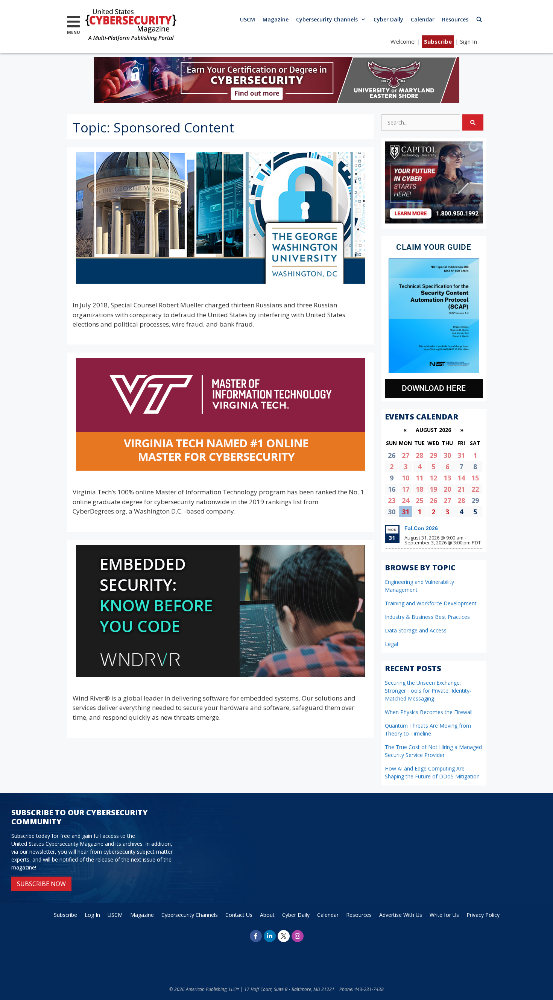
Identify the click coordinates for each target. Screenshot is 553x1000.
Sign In (468, 41)
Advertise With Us (400, 914)
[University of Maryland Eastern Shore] (276, 100)
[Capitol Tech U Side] (434, 221)
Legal (391, 643)
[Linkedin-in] (270, 936)
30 (447, 455)
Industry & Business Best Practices (427, 616)
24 (405, 500)
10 (405, 477)
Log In (92, 914)
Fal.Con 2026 (421, 528)
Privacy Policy (483, 914)
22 (475, 489)
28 (419, 455)
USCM (247, 19)
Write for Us (444, 914)
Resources (455, 19)
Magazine (276, 19)
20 (447, 489)
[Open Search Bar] (479, 19)
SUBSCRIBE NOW (41, 884)
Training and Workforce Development (431, 603)
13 (447, 477)
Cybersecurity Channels (327, 19)
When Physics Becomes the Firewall (428, 712)
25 (419, 500)
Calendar (422, 19)
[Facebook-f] (256, 936)
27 (405, 455)
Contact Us (238, 914)
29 (433, 455)
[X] (284, 936)
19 (433, 489)
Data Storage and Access (416, 630)
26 (433, 500)
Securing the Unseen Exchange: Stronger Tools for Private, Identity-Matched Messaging (428, 690)
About (267, 914)
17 (405, 489)
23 (391, 500)
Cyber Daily (388, 19)
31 (461, 455)
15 (475, 477)
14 (461, 477)
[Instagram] (298, 936)
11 (419, 477)
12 (433, 477)
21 (461, 489)
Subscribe (438, 41)
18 (419, 489)
